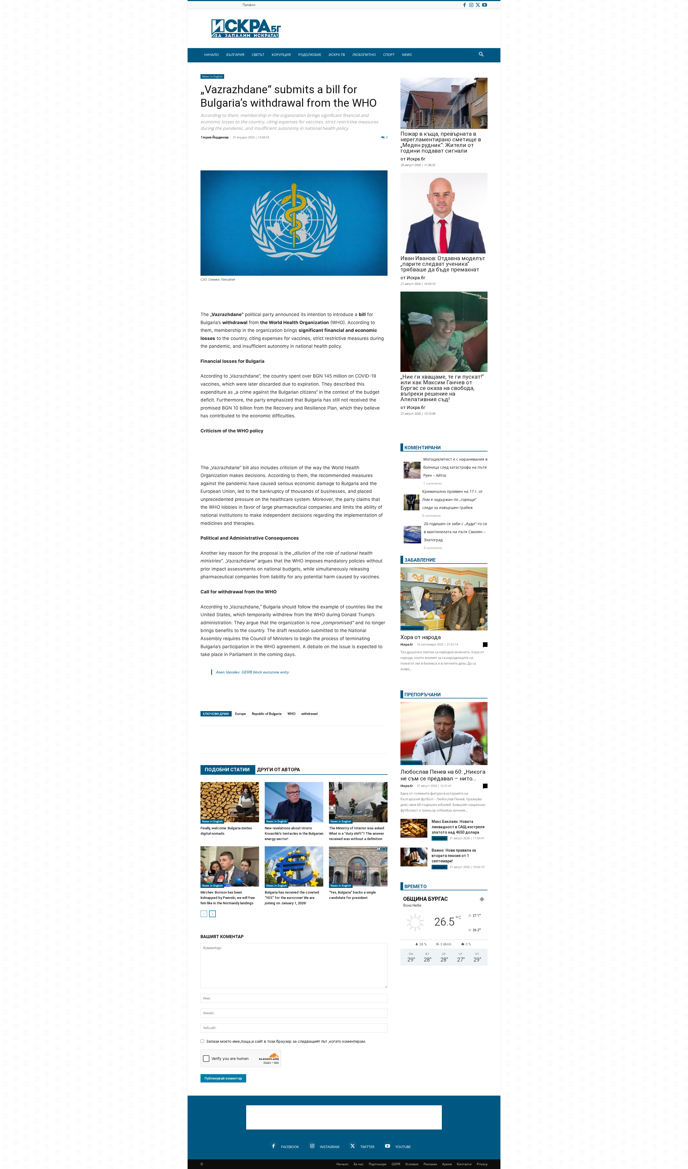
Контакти (464, 1164)
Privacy (482, 1164)
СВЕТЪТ (258, 54)
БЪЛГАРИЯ (235, 54)
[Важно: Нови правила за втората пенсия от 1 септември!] (413, 858)
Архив (447, 1164)
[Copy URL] (352, 157)
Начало (342, 1164)
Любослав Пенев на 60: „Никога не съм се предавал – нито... (442, 775)
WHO (291, 713)
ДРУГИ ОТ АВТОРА (278, 769)
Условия (411, 1164)
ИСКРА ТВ (337, 54)
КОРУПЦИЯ (281, 54)
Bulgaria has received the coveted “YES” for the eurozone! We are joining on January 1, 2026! (292, 897)
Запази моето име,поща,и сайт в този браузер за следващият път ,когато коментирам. (286, 1041)
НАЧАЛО (211, 54)
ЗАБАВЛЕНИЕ (420, 560)
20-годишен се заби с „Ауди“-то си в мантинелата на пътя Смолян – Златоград (455, 531)
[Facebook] (464, 4)
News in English (212, 76)
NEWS (407, 54)
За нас (358, 1164)
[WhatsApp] (298, 157)
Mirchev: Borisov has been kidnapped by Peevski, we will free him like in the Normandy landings (227, 897)
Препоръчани (411, 763)
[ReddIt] (272, 157)
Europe (240, 713)
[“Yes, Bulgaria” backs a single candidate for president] (358, 867)
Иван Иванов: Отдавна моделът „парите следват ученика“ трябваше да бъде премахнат (442, 264)
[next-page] (212, 913)
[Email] (285, 157)
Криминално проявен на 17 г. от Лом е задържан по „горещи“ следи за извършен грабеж (452, 499)
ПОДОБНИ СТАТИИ (227, 769)
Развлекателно (412, 628)
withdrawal (309, 713)
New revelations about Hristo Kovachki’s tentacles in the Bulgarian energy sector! (294, 833)
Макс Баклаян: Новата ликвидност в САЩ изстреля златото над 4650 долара (458, 826)
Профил (249, 4)
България (439, 838)
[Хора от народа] (444, 598)
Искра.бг (406, 644)
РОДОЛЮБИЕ (309, 54)
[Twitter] (478, 4)
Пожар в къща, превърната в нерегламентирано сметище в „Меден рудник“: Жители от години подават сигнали (440, 142)
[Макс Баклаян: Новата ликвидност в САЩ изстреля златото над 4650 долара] (413, 828)
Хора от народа (420, 637)
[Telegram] (325, 157)
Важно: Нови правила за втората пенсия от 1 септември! (454, 855)
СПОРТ (389, 54)
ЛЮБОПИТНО (364, 54)
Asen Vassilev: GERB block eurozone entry (252, 672)
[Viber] (312, 157)
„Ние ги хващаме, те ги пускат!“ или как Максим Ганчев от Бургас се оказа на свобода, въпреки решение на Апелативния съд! (442, 388)
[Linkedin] (258, 157)
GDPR (396, 1164)
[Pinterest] (339, 157)
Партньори (377, 1164)
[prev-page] (203, 913)
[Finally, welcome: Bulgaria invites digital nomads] (229, 803)
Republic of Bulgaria (267, 713)
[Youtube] (485, 4)
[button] (481, 55)
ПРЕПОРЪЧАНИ (422, 694)
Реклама (430, 1164)
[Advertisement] (294, 297)
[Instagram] (471, 4)
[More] (366, 157)
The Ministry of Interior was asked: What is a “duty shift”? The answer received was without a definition (357, 833)
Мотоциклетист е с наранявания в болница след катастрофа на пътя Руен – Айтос (455, 467)
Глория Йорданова (214, 137)
